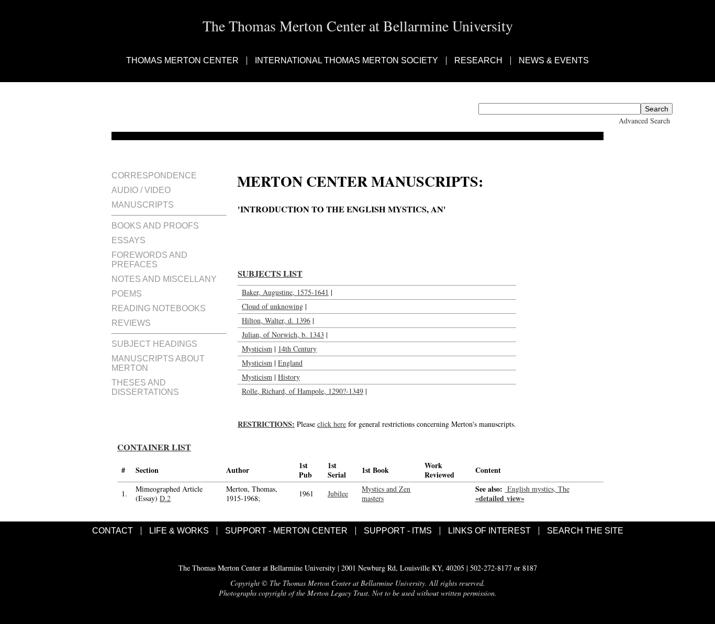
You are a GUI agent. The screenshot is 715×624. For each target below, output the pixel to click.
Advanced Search (644, 121)
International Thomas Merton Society (346, 60)
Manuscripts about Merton (158, 363)
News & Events (554, 60)
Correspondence (154, 175)
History (289, 377)
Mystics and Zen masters (386, 493)
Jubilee (338, 493)
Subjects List (270, 273)
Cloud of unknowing (272, 306)
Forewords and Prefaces (149, 260)
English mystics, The (537, 489)
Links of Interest (489, 531)
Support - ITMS (398, 531)
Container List (154, 447)
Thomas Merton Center (182, 60)
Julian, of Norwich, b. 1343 (283, 334)
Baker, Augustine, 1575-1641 (285, 292)
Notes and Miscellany (164, 279)
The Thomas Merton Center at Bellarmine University (358, 26)
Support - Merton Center (286, 531)
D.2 (165, 498)
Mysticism (257, 349)
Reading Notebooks (158, 308)
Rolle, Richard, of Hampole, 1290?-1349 (302, 391)
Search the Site (585, 531)
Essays (128, 240)
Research (478, 60)
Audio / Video (141, 190)
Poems (126, 293)
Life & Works (179, 531)
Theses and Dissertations (145, 387)
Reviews (131, 323)
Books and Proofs (155, 225)
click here (331, 424)
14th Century (297, 349)
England (290, 363)
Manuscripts (142, 204)
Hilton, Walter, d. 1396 (276, 320)
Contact (112, 531)
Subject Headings (154, 343)
